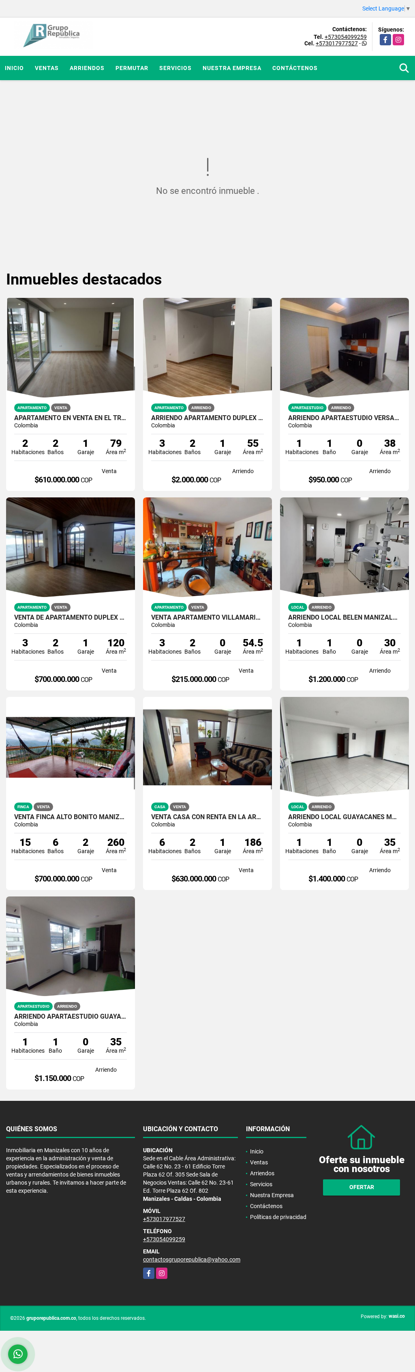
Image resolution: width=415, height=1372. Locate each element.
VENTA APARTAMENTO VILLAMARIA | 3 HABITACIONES (207, 617)
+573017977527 (337, 43)
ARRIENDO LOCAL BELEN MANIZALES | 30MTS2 (344, 617)
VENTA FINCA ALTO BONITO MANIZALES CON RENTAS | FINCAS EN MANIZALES (70, 817)
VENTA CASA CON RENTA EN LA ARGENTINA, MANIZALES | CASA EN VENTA (207, 817)
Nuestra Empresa (232, 68)
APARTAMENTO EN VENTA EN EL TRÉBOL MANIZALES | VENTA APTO (70, 418)
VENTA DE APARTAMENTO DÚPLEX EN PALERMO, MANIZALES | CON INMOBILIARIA (70, 617)
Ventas (47, 68)
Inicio (14, 68)
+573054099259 (346, 37)
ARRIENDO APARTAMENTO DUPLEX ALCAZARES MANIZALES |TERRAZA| (207, 418)
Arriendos (87, 68)
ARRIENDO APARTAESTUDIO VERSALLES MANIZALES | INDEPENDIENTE (344, 418)
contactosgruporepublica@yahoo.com (191, 1259)
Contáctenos (295, 68)
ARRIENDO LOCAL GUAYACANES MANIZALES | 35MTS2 (344, 817)
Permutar (132, 68)
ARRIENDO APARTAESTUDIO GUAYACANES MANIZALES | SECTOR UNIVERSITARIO (70, 1016)
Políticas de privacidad (278, 1217)
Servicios (175, 68)
